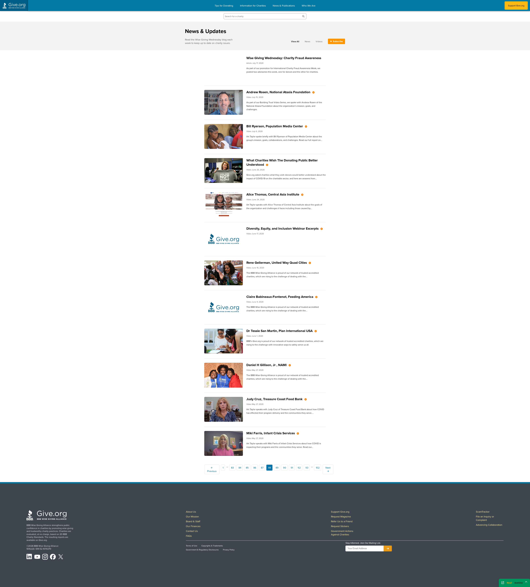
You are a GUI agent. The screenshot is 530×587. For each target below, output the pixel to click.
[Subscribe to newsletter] (388, 548)
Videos (319, 41)
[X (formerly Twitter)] (61, 557)
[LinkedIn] (29, 557)
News (307, 41)
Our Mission (192, 516)
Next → (327, 469)
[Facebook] (53, 557)
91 (292, 467)
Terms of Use (191, 546)
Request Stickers (340, 526)
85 (247, 467)
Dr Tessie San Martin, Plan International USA (279, 330)
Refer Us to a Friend (342, 521)
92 (299, 467)
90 (284, 467)
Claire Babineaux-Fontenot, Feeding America (280, 296)
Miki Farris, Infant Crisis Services (271, 433)
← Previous (212, 469)
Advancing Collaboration (489, 525)
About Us (191, 511)
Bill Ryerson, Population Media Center (275, 126)
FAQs (189, 536)
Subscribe (338, 41)
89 (277, 467)
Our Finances (193, 526)
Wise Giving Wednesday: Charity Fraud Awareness (283, 58)
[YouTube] (37, 557)
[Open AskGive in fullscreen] (502, 583)
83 (232, 467)
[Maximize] (526, 582)
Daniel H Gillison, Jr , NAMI (266, 364)
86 (254, 467)
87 (262, 467)
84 (240, 467)
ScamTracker (483, 511)
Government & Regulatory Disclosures (202, 550)
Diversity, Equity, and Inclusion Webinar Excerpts (282, 228)
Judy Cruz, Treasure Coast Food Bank (274, 399)
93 (306, 467)
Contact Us (192, 531)
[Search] (303, 16)
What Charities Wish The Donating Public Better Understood (282, 162)
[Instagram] (45, 557)
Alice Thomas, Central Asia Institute (273, 194)
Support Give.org (516, 5)
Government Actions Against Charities (342, 532)
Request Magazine (341, 516)
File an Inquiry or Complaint (485, 518)
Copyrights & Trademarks (212, 546)
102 (318, 467)
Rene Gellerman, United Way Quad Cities (277, 262)
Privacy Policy (228, 550)
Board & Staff (193, 521)
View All (295, 41)
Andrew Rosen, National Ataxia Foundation (278, 92)
